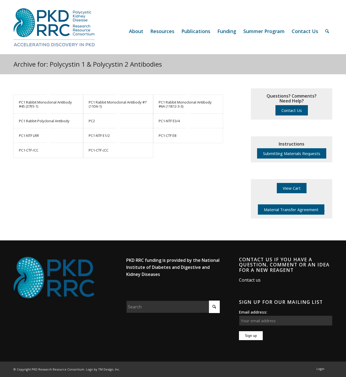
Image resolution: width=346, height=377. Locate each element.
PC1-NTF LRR (29, 135)
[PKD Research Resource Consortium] (54, 31)
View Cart (292, 188)
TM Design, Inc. (109, 369)
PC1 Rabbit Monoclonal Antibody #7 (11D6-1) (118, 104)
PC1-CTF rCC (28, 150)
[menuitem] (136, 31)
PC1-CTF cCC (98, 150)
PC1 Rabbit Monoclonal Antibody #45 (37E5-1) (45, 104)
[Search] (327, 31)
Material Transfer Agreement (291, 209)
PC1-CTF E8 (167, 135)
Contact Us (291, 110)
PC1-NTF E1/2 (99, 135)
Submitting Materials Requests (291, 153)
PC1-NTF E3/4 (169, 120)
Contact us (250, 280)
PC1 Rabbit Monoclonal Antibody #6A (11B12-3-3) (185, 104)
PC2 (92, 120)
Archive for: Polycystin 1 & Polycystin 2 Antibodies (88, 64)
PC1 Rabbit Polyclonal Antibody (44, 120)
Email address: (253, 312)
